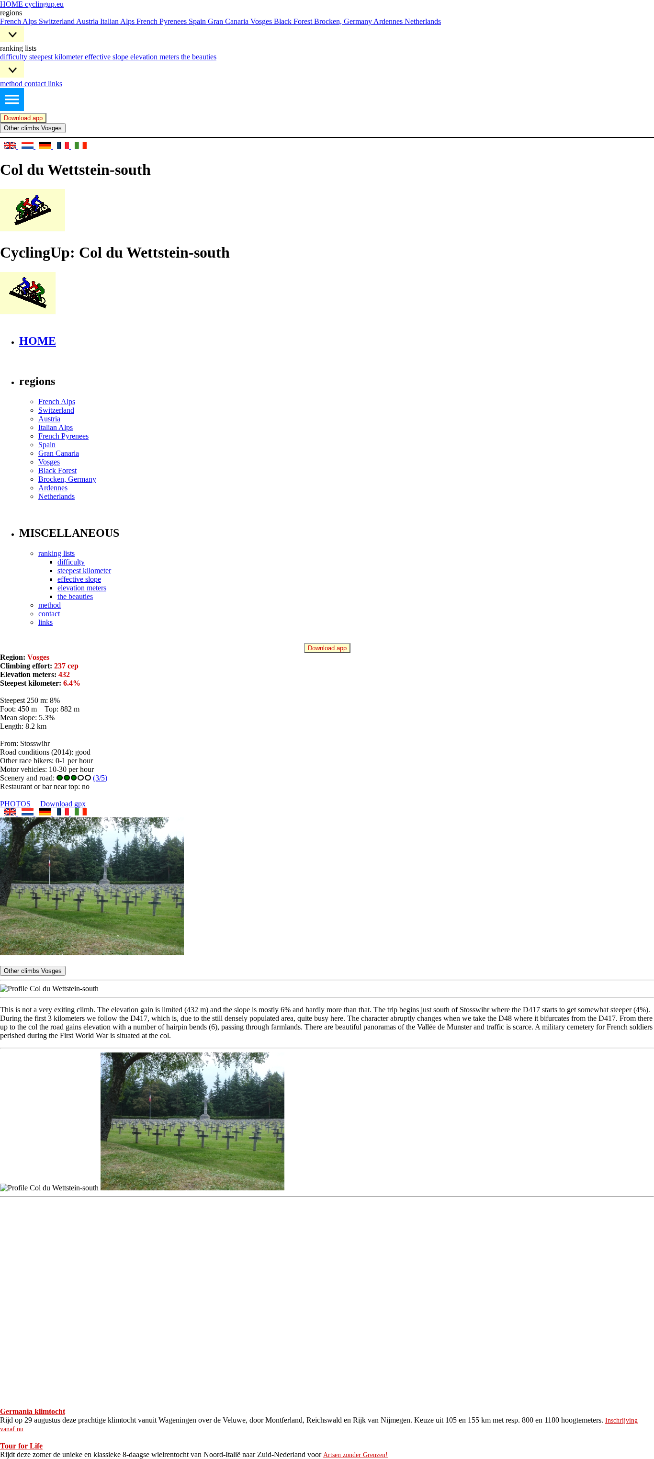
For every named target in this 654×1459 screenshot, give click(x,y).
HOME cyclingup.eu (32, 4)
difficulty (14, 57)
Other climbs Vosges (33, 128)
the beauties (198, 57)
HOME (37, 341)
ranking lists (56, 553)
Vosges (262, 21)
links (55, 83)
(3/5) (100, 778)
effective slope (107, 57)
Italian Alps (118, 21)
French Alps (19, 21)
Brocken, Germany (343, 21)
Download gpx (63, 804)
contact (36, 83)
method (12, 83)
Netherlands (423, 21)
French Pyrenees (162, 21)
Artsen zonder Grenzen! (355, 1455)
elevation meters (155, 57)
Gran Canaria (229, 21)
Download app (23, 118)
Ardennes (389, 21)
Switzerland (57, 21)
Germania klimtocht (32, 1411)
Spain (198, 21)
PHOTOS (15, 804)
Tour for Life (21, 1446)
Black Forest (294, 21)
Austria (88, 21)
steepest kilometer (57, 57)
